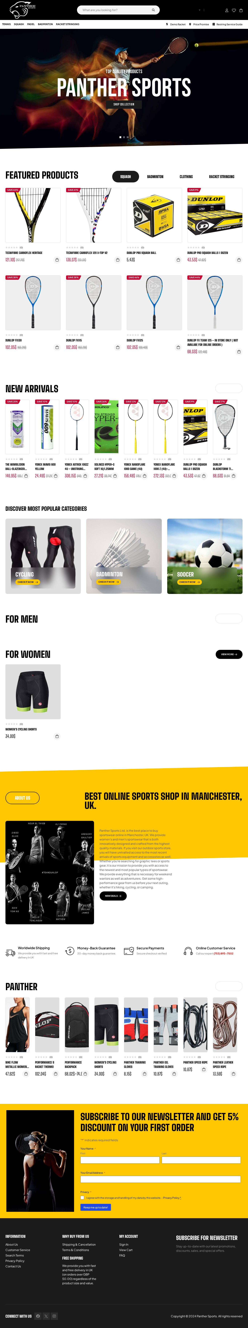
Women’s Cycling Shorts (21, 729)
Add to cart (117, 260)
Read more (57, 260)
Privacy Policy (171, 1197)
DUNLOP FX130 (13, 340)
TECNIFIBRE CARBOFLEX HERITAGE (23, 252)
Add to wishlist (55, 194)
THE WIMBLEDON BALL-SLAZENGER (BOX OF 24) (15, 469)
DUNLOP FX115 (74, 340)
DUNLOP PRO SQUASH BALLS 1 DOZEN (207, 252)
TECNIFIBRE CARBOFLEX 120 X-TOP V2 (86, 252)
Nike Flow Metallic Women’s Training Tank (17, 1067)
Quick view (55, 209)
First (82, 1153)
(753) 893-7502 (223, 953)
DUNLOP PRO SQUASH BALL (141, 252)
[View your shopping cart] (241, 10)
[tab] (125, 176)
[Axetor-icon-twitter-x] (46, 1316)
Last (164, 1153)
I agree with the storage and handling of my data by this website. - (133, 1197)
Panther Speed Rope (195, 1062)
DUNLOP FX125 (135, 340)
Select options (115, 476)
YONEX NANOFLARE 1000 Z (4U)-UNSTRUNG (164, 469)
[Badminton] (124, 556)
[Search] (153, 10)
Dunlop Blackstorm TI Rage (222, 469)
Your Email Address (92, 1172)
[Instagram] (54, 1316)
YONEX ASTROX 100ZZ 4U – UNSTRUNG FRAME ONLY (76, 469)
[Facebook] (38, 1316)
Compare (55, 201)
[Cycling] (43, 556)
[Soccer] (205, 556)
